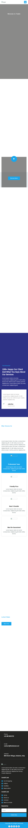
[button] (25, 2)
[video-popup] (14, 159)
